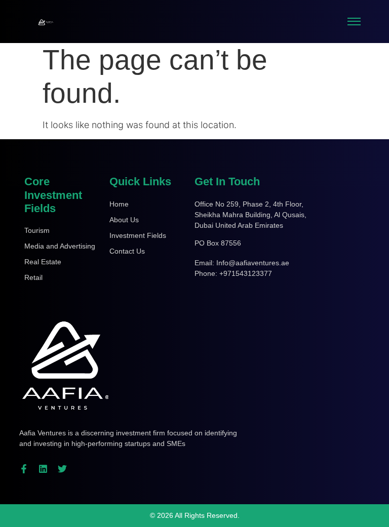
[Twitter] (62, 468)
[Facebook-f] (23, 468)
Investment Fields (137, 235)
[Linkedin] (43, 468)
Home (119, 204)
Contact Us (127, 251)
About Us (124, 220)
